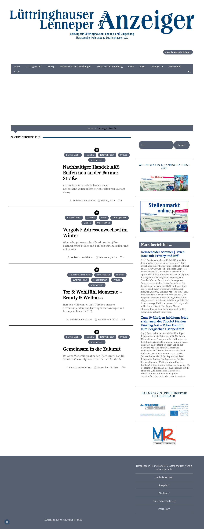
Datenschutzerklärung (164, 500)
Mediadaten (175, 66)
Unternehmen (97, 160)
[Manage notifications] (7, 522)
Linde (103, 217)
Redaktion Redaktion (84, 200)
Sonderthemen (100, 279)
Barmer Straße (73, 155)
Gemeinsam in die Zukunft (92, 349)
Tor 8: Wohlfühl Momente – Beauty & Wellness (92, 295)
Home (17, 66)
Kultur (131, 66)
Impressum (164, 508)
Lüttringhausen (33, 66)
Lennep (51, 66)
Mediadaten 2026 (164, 477)
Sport (143, 66)
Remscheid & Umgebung (109, 66)
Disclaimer (164, 493)
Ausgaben (164, 485)
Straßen (123, 155)
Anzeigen (155, 66)
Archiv (17, 71)
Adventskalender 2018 (79, 274)
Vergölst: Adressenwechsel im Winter (95, 233)
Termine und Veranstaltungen (75, 66)
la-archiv (90, 155)
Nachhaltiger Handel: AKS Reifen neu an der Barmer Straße (91, 173)
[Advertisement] (102, 98)
